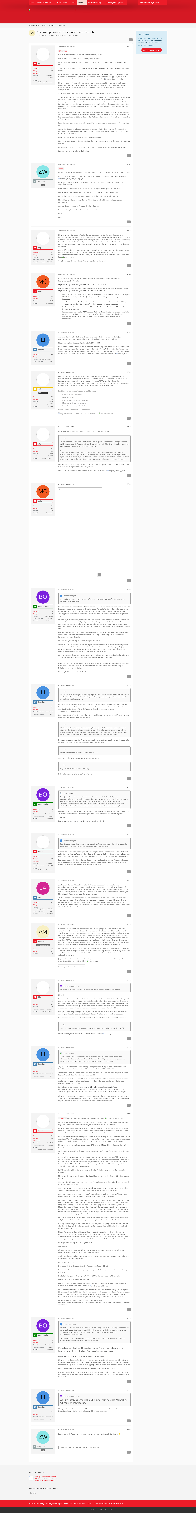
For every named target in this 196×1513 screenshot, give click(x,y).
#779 (129, 1390)
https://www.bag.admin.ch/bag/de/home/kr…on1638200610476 (81, 285)
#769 (129, 589)
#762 (129, 164)
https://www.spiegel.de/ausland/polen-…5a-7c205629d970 (79, 343)
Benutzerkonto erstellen (151, 50)
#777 (129, 1114)
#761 (129, 47)
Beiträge (35, 71)
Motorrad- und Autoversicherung (74, 403)
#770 (129, 685)
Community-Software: (98, 1510)
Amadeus (63, 51)
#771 (129, 787)
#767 (129, 427)
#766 (129, 372)
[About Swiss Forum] (98, 14)
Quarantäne (66, 304)
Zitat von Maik (68, 793)
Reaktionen (36, 68)
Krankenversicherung (69, 397)
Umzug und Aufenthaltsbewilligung (45, 1480)
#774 (129, 924)
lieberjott (63, 1118)
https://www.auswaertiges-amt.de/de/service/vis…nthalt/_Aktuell (81, 821)
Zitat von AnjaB (68, 1053)
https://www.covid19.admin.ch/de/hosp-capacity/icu (97, 1087)
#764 (129, 274)
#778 (129, 1318)
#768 (129, 484)
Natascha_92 (38, 1479)
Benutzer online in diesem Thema (43, 1488)
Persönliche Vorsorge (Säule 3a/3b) (74, 406)
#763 (129, 231)
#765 (129, 332)
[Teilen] (131, 39)
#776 (129, 1047)
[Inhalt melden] (129, 155)
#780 (129, 1430)
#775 (129, 980)
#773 (129, 881)
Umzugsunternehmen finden (72, 395)
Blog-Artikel (36, 73)
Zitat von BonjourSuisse (71, 986)
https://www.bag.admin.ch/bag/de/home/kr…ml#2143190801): (80, 291)
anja (61, 169)
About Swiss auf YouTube (85, 413)
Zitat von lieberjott (69, 596)
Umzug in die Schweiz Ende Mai (46, 1477)
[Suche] (163, 2)
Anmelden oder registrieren (149, 3)
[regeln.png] (80, 532)
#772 (129, 834)
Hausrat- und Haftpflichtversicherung (75, 400)
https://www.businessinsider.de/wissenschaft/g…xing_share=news (81, 1356)
